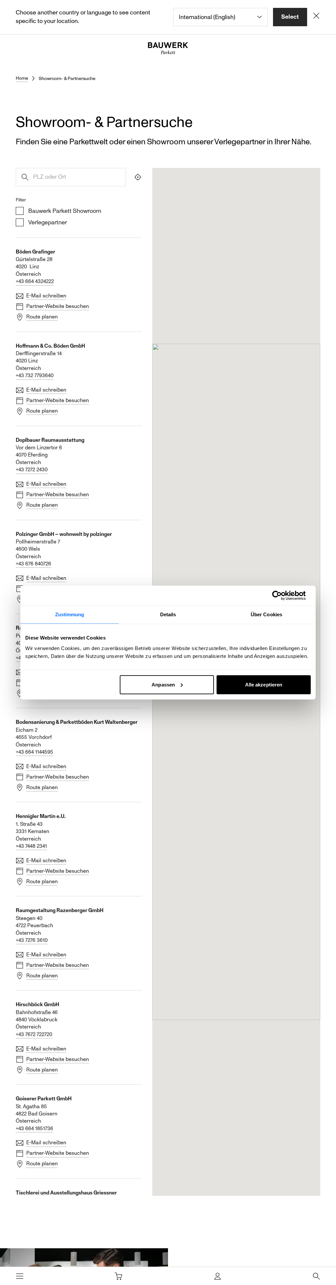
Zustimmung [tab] (69, 614)
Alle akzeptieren (264, 684)
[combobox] (220, 17)
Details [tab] (168, 614)
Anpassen (163, 684)
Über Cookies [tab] (266, 614)
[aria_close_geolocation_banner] (316, 17)
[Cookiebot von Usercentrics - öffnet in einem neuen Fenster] (282, 596)
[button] (202, 705)
